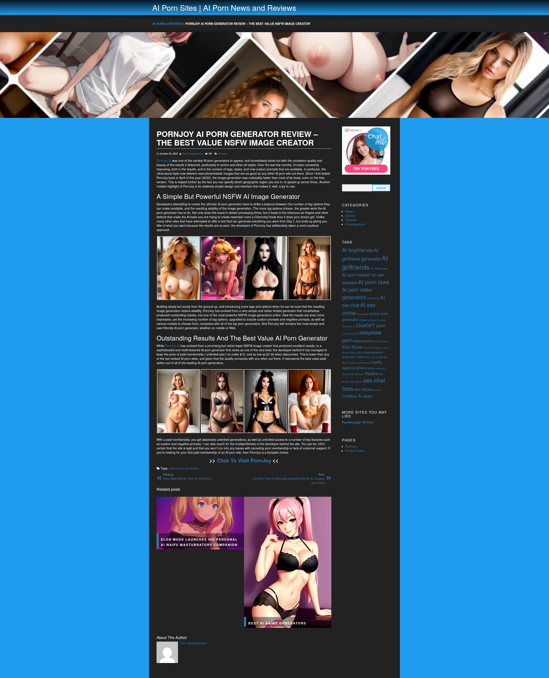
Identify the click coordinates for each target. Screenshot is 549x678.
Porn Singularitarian (193, 153)
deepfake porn (362, 336)
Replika (371, 373)
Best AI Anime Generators (277, 623)
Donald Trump (381, 341)
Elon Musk (352, 347)
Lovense (381, 357)
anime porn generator (184, 468)
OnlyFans (358, 367)
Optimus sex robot (376, 368)
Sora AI (376, 390)
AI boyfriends (357, 250)
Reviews (222, 153)
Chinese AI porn (350, 333)
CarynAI (381, 320)
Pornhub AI (348, 374)
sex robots (363, 389)
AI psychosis (373, 298)
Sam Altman (356, 381)
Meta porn (365, 362)
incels (373, 357)
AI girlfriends (365, 262)
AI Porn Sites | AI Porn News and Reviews (224, 7)
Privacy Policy (354, 450)
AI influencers (379, 268)
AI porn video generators (357, 293)
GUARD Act (363, 357)
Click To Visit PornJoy (244, 460)
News (349, 211)
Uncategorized (355, 224)
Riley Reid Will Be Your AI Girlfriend (187, 476)
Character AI (348, 326)
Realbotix (359, 374)
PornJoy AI (164, 160)
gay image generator (370, 352)
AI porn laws (373, 282)
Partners (351, 446)
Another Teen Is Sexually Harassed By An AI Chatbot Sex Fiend (289, 478)
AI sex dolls (362, 314)
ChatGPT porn (371, 325)
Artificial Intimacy (367, 320)
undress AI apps (357, 396)
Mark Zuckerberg (351, 362)
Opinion (350, 215)
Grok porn (349, 356)
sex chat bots (363, 384)
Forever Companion (373, 347)
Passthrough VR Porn (358, 422)
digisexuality (363, 340)
